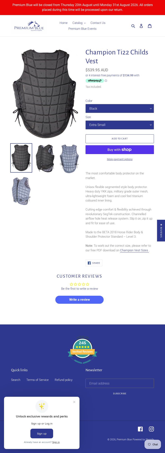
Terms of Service (37, 380)
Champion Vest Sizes (134, 250)
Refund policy (63, 380)
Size (88, 117)
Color (89, 101)
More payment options (120, 159)
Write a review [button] (79, 300)
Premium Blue (124, 439)
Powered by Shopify (143, 439)
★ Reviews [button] (161, 230)
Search (15, 380)
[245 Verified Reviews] (82, 366)
